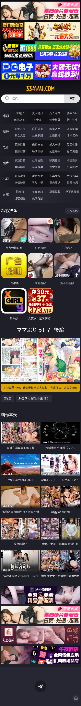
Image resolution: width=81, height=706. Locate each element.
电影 (6, 147)
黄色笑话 (54, 182)
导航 (6, 194)
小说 (6, 179)
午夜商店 (37, 191)
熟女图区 (54, 167)
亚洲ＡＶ (20, 129)
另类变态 (72, 151)
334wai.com (40, 89)
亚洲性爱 (20, 144)
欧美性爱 (72, 144)
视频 (6, 131)
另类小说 (37, 182)
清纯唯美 (37, 167)
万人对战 (54, 113)
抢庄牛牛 (72, 120)
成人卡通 (54, 144)
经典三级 (37, 151)
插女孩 (20, 191)
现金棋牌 (54, 120)
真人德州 (37, 113)
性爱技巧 (72, 182)
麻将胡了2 (20, 120)
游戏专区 (72, 113)
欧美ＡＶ (54, 129)
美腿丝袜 (20, 167)
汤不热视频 (72, 191)
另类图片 (72, 167)
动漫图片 (72, 160)
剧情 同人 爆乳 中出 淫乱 (33, 398)
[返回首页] (76, 698)
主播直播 (54, 135)
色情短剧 (37, 198)
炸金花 (37, 120)
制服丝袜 (20, 151)
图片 (6, 163)
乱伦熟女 (54, 151)
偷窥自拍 (20, 160)
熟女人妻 (20, 135)
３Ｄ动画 (72, 129)
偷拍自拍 (37, 144)
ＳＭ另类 (72, 135)
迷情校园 (20, 182)
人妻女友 (54, 176)
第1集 (7, 398)
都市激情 (20, 176)
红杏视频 (20, 198)
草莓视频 (54, 191)
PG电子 (20, 113)
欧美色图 (54, 160)
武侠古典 (72, 176)
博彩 (6, 116)
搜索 (72, 98)
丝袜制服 (37, 135)
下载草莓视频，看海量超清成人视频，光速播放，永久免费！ (40, 388)
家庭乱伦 (37, 176)
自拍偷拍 (37, 129)
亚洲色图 (37, 160)
